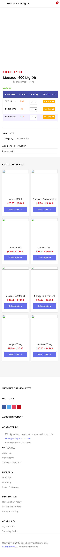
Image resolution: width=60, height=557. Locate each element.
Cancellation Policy (12, 502)
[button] (55, 3)
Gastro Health (22, 138)
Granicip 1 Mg (44, 247)
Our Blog (6, 482)
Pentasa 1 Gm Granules (44, 199)
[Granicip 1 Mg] (44, 231)
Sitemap (6, 477)
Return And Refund (11, 506)
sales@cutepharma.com (18, 438)
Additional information (14, 145)
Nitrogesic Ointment (44, 296)
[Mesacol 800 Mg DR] (15, 279)
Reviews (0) (8, 151)
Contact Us (8, 457)
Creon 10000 (15, 199)
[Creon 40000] (15, 231)
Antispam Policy (10, 511)
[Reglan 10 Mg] (15, 328)
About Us (6, 453)
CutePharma (8, 546)
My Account (8, 526)
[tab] (30, 146)
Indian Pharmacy (10, 487)
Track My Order (10, 531)
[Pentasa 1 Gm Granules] (44, 183)
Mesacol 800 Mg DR (15, 296)
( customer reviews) (24, 82)
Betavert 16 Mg (44, 344)
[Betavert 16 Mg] (44, 328)
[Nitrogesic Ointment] (44, 279)
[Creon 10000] (15, 183)
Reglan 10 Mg (15, 344)
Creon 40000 (15, 247)
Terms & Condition (11, 462)
